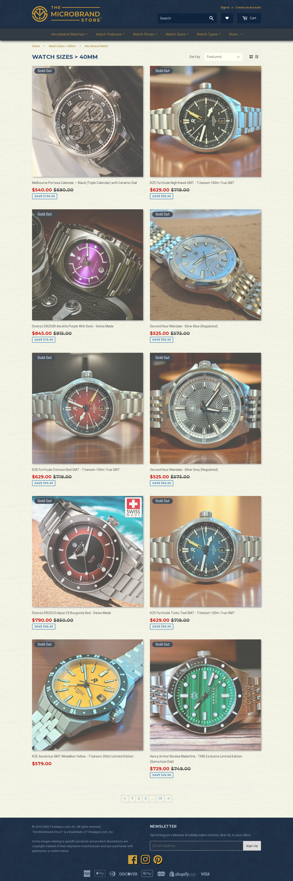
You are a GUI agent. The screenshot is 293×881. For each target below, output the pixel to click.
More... (234, 34)
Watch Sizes (175, 34)
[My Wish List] (227, 18)
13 (160, 798)
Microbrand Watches (68, 34)
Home (36, 46)
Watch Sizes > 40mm (62, 46)
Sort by (195, 57)
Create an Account (248, 7)
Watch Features (109, 34)
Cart (252, 18)
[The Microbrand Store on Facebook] (133, 862)
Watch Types (207, 34)
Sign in (225, 7)
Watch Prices (144, 34)
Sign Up (252, 846)
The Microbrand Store (46, 832)
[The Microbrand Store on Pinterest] (158, 862)
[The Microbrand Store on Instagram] (145, 862)
